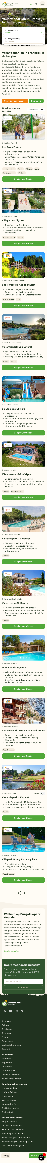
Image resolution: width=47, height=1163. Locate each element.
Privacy (5, 1025)
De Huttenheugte (10, 1108)
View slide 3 (26, 137)
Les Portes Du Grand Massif (18, 284)
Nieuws (5, 1037)
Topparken (7, 1062)
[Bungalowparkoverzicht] (10, 4)
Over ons (6, 1033)
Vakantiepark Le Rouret (16, 538)
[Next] (41, 131)
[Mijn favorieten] (32, 4)
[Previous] (5, 131)
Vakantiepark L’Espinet (15, 797)
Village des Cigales (13, 220)
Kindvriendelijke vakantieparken (17, 1141)
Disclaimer (7, 1029)
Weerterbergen (9, 1100)
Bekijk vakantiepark (23, 179)
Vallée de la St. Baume (15, 603)
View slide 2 (23, 137)
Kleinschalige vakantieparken (16, 1137)
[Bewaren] (40, 118)
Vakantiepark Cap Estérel (17, 346)
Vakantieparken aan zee (13, 1133)
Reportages (7, 1041)
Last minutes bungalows (14, 1145)
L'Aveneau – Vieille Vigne (16, 474)
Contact (6, 1049)
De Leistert (7, 1112)
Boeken (34, 101)
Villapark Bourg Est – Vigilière (19, 859)
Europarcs (7, 1066)
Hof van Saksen (9, 1092)
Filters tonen (37, 1155)
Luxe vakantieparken (12, 1125)
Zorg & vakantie (9, 1121)
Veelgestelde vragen (11, 1045)
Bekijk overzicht (12, 951)
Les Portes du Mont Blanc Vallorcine (23, 730)
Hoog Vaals (7, 1096)
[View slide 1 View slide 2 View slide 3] (23, 127)
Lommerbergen (9, 1104)
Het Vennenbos (9, 1088)
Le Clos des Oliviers (13, 408)
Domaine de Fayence (14, 667)
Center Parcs (8, 1070)
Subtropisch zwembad (13, 1129)
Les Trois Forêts (11, 147)
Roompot (6, 1058)
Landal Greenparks (11, 1074)
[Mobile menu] (42, 4)
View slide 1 (20, 137)
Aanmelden (23, 987)
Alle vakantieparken (11, 1078)
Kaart (5, 1155)
